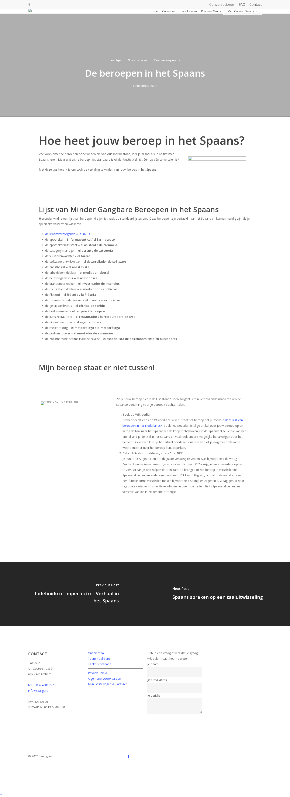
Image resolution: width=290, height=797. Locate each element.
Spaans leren (137, 60)
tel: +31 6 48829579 (41, 685)
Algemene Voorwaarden (104, 678)
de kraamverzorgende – (67, 234)
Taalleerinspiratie (167, 60)
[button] (145, 794)
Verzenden (157, 718)
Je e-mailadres (157, 680)
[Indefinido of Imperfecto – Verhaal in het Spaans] (72, 594)
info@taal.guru (38, 691)
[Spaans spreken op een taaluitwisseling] (217, 594)
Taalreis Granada (99, 664)
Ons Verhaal (96, 653)
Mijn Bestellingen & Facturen (108, 684)
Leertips (115, 60)
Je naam (153, 664)
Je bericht (153, 695)
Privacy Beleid (97, 673)
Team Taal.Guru (99, 659)
